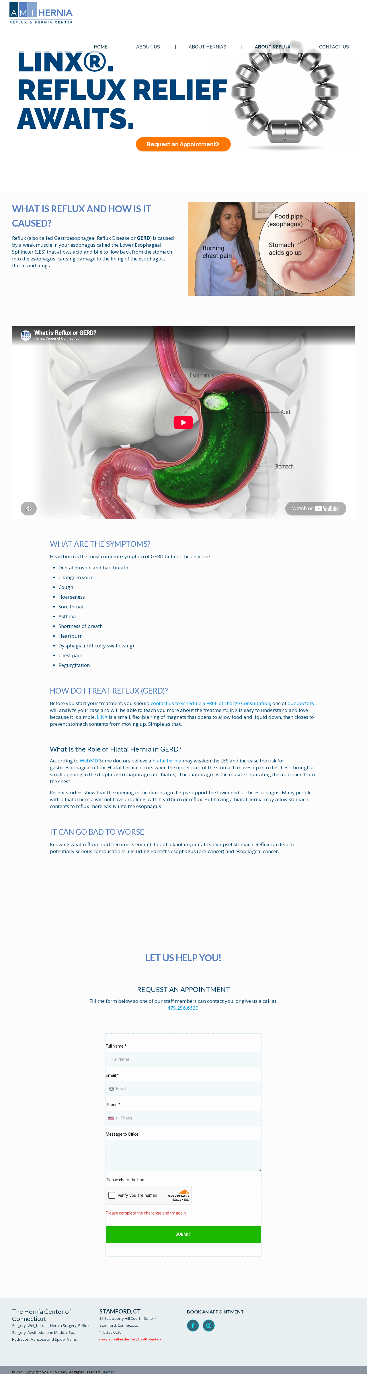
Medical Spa (64, 1332)
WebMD (89, 760)
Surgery (19, 1325)
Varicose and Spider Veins (54, 1339)
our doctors (301, 703)
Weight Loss (38, 1325)
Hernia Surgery (63, 1325)
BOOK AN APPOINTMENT (215, 1311)
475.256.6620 (182, 1008)
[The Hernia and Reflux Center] (41, 14)
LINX (102, 717)
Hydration (20, 1339)
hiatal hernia (167, 760)
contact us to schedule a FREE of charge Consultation (210, 703)
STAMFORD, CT (120, 1311)
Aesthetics (37, 1332)
